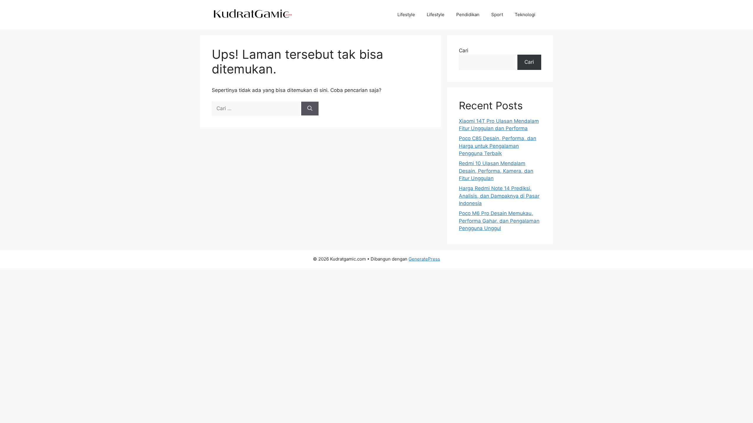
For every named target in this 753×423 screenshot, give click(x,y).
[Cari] (310, 109)
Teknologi (525, 14)
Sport (497, 14)
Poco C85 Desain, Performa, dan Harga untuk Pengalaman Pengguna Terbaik (497, 145)
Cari (463, 50)
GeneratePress (424, 259)
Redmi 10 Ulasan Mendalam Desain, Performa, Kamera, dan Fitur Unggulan (496, 170)
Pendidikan (467, 14)
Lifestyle (406, 14)
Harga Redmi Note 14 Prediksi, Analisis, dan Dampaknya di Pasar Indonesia (499, 195)
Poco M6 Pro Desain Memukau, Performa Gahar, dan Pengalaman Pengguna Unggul (499, 220)
